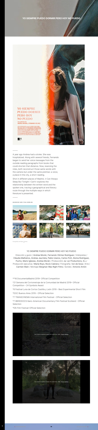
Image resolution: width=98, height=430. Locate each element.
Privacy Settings (64, 334)
